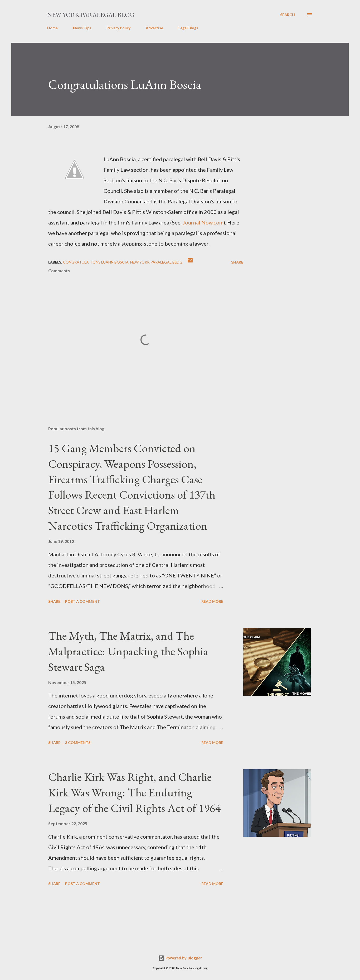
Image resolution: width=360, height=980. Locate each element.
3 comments (77, 742)
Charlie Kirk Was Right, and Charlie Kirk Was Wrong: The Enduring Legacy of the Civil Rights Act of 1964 (134, 792)
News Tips (82, 28)
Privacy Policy (118, 28)
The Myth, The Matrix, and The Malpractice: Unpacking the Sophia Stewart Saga (128, 651)
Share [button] (237, 262)
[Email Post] (190, 262)
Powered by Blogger (183, 957)
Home (52, 28)
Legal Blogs (188, 28)
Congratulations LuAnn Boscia (124, 84)
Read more (212, 601)
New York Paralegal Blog (90, 15)
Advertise (154, 28)
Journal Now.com (203, 222)
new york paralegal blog (156, 262)
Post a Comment (82, 601)
